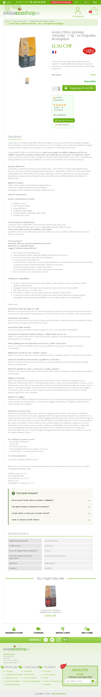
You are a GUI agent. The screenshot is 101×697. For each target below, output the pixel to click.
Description (15, 136)
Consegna (9, 671)
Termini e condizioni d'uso (53, 681)
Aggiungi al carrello (82, 88)
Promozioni (28, 671)
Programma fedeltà (13, 681)
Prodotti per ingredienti (32, 681)
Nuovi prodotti (29, 674)
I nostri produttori (30, 678)
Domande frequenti (13, 684)
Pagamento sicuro (12, 678)
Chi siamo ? (48, 671)
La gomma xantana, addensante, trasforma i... (50, 612)
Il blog (46, 678)
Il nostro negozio (49, 674)
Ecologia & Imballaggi (13, 674)
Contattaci (47, 684)
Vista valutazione (59, 115)
